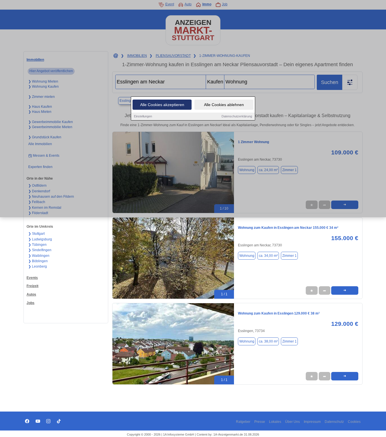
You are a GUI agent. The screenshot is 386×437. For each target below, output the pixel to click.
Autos (31, 294)
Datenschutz (334, 422)
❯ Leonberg (37, 266)
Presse (259, 422)
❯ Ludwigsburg (40, 239)
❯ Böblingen (38, 261)
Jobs (30, 303)
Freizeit (32, 286)
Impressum (312, 422)
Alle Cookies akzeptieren (162, 104)
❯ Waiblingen (38, 256)
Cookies (354, 422)
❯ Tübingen (37, 245)
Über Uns (292, 422)
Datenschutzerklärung (237, 116)
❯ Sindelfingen (39, 250)
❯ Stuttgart (36, 234)
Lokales (275, 422)
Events (32, 278)
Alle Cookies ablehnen (224, 104)
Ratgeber (243, 422)
